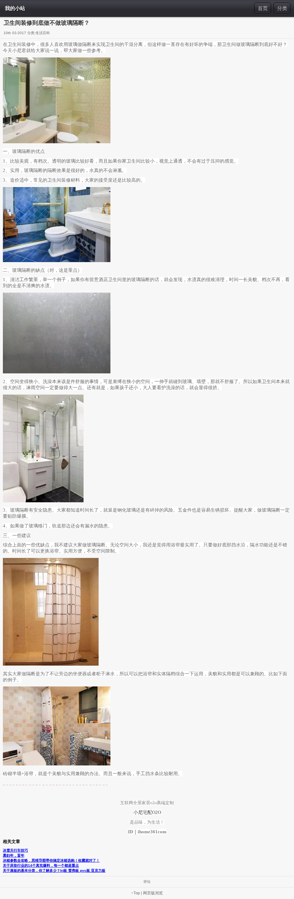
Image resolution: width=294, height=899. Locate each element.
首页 (263, 8)
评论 (147, 882)
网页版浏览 (153, 893)
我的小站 (15, 8)
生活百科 (42, 33)
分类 (282, 8)
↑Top (135, 893)
